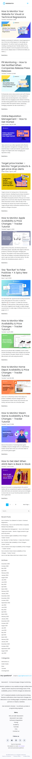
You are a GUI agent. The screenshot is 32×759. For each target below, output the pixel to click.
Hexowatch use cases (16, 718)
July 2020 (3, 653)
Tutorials (3, 19)
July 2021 (3, 628)
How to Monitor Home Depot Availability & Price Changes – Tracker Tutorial (15, 371)
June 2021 (3, 630)
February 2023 (5, 591)
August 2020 (4, 651)
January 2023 (4, 593)
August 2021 (4, 625)
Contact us (16, 731)
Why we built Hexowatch (16, 716)
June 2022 (4, 607)
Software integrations (16, 720)
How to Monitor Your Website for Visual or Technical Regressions (13, 14)
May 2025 (3, 568)
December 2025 (5, 564)
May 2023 (3, 584)
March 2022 (4, 614)
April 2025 (3, 570)
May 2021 (3, 632)
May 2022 (3, 609)
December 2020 (5, 644)
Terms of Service (6, 756)
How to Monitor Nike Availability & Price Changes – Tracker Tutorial (12, 325)
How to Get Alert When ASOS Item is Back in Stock (15, 463)
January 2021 (4, 641)
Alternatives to (5, 661)
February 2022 (5, 616)
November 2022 (5, 598)
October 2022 (4, 600)
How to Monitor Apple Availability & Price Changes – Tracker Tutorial (13, 222)
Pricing (16, 722)
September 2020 (5, 648)
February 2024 (5, 573)
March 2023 (4, 589)
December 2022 (5, 596)
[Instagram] (24, 740)
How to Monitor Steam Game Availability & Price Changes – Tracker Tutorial (15, 417)
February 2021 (4, 639)
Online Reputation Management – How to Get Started (14, 119)
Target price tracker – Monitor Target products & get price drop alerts (15, 166)
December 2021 (5, 621)
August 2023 (4, 577)
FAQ (16, 729)
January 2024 (4, 575)
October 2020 (5, 646)
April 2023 (3, 586)
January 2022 (4, 619)
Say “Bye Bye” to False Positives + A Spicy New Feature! (14, 272)
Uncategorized (5, 671)
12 (15, 504)
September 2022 (5, 602)
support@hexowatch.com (25, 676)
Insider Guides (5, 124)
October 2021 (4, 623)
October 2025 (4, 566)
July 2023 (3, 580)
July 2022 (3, 605)
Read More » (4, 55)
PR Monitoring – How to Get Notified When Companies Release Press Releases (15, 67)
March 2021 (4, 637)
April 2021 (3, 635)
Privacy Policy (17, 756)
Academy (16, 724)
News (2, 278)
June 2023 (4, 582)
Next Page (26, 504)
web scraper (21, 746)
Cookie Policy (26, 756)
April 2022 (3, 612)
